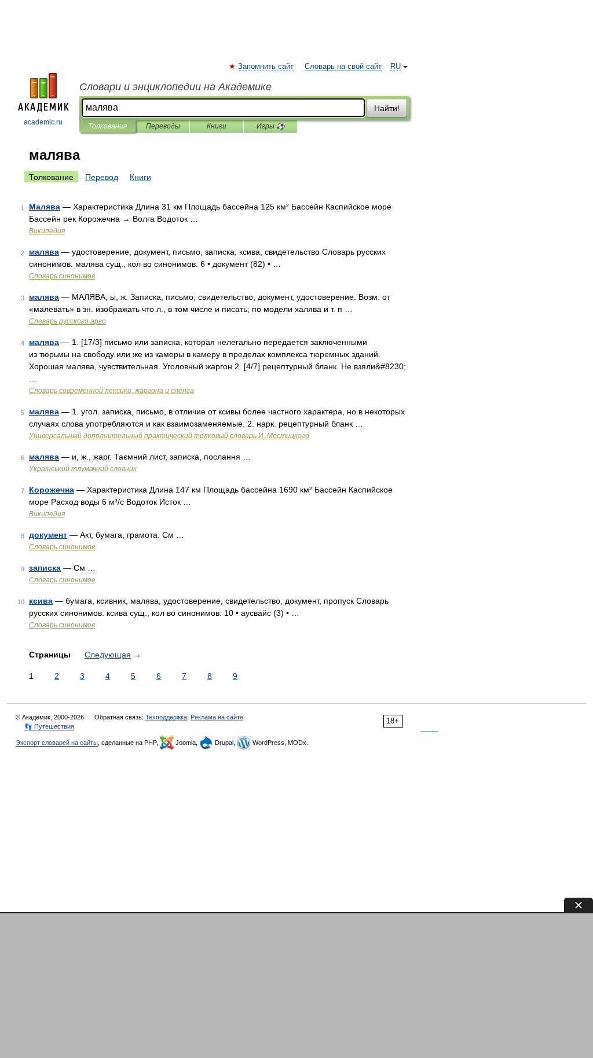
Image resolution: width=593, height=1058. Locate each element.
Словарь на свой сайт (343, 67)
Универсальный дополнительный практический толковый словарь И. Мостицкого (169, 436)
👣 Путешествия (49, 726)
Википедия (47, 231)
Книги (216, 126)
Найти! (387, 108)
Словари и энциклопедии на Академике (175, 87)
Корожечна (51, 489)
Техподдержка (166, 717)
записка (45, 567)
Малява (44, 206)
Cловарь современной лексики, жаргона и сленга (111, 391)
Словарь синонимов (62, 276)
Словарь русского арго (67, 321)
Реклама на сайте (217, 717)
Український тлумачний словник (83, 469)
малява (44, 251)
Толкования (107, 126)
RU (395, 67)
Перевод (101, 177)
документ (48, 534)
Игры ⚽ (271, 126)
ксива (41, 600)
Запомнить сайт (266, 67)
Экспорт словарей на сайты (57, 742)
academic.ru (43, 122)
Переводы (163, 126)
